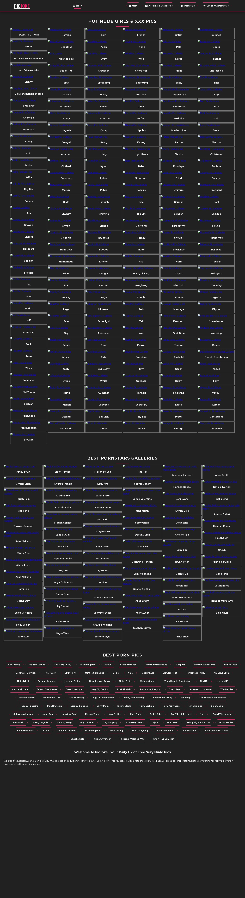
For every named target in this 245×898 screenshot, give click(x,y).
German (178, 202)
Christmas (216, 154)
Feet (66, 321)
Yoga (104, 297)
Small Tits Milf (124, 689)
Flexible (28, 272)
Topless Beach (27, 697)
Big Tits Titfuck (37, 665)
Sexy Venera (142, 522)
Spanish (28, 260)
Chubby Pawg (64, 722)
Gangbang (141, 285)
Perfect (141, 118)
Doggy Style (179, 94)
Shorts (179, 154)
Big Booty (103, 369)
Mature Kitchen (20, 689)
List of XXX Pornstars (217, 6)
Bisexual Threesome (204, 665)
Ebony (28, 141)
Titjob (178, 273)
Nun (202, 714)
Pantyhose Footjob (150, 689)
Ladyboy (104, 404)
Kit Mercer (182, 621)
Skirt (103, 35)
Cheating (216, 285)
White (103, 381)
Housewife (216, 237)
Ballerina (216, 249)
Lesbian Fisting (73, 681)
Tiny (141, 369)
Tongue (178, 345)
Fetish (141, 428)
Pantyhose (28, 415)
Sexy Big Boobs (99, 689)
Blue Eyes (29, 105)
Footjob (103, 249)
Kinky (130, 673)
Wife (141, 58)
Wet (141, 333)
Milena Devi (23, 601)
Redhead (28, 129)
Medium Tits (178, 130)
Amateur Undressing (156, 665)
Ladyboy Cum (69, 714)
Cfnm (103, 428)
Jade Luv (23, 636)
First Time (179, 333)
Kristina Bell (63, 495)
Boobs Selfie (190, 730)
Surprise (216, 35)
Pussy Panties (226, 722)
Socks (108, 665)
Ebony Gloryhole (25, 730)
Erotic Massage (128, 665)
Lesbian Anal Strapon (216, 730)
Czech (178, 369)
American (28, 332)
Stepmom (141, 178)
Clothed (66, 166)
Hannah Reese (182, 487)
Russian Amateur (102, 739)
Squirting (141, 357)
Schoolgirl (104, 321)
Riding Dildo (125, 681)
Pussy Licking (141, 273)
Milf (28, 320)
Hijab (155, 722)
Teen (29, 356)
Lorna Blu (102, 519)
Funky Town (23, 471)
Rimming (103, 214)
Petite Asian (156, 714)
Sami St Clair (63, 534)
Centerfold (216, 416)
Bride (116, 673)
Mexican (216, 261)
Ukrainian (103, 309)
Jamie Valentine (142, 499)
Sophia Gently (142, 483)
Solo (28, 153)
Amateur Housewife (201, 689)
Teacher (216, 58)
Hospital (180, 665)
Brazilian (141, 94)
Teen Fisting (116, 730)
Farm (216, 381)
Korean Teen (92, 714)
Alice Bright (142, 601)
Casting (66, 416)
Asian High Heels (135, 722)
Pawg (103, 142)
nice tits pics (66, 58)
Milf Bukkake (195, 706)
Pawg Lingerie (40, 722)
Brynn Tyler (182, 561)
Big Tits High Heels (181, 714)
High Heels (141, 154)
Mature (66, 190)
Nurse (178, 58)
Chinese (216, 214)
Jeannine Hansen (102, 597)
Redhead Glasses (67, 730)
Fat (29, 284)
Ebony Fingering (29, 706)
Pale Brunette (54, 706)
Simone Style (102, 636)
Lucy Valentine (142, 573)
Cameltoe (104, 118)
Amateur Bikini (221, 673)
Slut (28, 296)
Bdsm (178, 381)
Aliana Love (23, 565)
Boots (216, 47)
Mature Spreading (94, 673)
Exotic (178, 404)
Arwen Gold (182, 510)
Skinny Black (124, 706)
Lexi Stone (182, 522)
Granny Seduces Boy (133, 697)
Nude (141, 249)
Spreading (104, 82)
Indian (103, 106)
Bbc (141, 202)
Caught (216, 94)
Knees (216, 369)
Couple (141, 297)
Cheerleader (216, 321)
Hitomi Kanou (103, 507)
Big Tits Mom (87, 722)
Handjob (104, 202)
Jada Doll (142, 546)
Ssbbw (29, 165)
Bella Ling (222, 499)
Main (134, 6)
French (141, 35)
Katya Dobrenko (62, 582)
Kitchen (103, 261)
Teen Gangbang (140, 730)
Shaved (28, 225)
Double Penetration (216, 357)
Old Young (28, 392)
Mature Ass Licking (23, 714)
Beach (66, 345)
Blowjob (29, 439)
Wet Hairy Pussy (62, 665)
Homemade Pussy (195, 673)
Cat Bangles (222, 585)
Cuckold (179, 357)
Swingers (216, 273)
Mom (179, 70)
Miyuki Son (23, 553)
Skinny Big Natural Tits (198, 722)
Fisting (216, 225)
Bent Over (66, 249)
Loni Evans (182, 499)
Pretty (178, 416)
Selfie (28, 177)
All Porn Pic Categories (161, 6)
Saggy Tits (66, 70)
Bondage (178, 166)
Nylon (103, 166)
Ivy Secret (63, 606)
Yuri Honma (102, 558)
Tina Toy (142, 471)
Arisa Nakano (23, 541)
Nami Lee (23, 589)
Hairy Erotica (114, 714)
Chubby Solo (77, 739)
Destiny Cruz (142, 534)
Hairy (104, 154)
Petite (28, 308)
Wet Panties (226, 689)
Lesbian (28, 404)
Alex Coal (62, 546)
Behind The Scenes (47, 689)
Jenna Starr (63, 594)
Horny (66, 118)
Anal (141, 106)
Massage (178, 309)
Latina (103, 178)
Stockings (179, 249)
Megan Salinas (63, 522)
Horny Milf (222, 681)
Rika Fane (23, 510)
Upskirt (28, 237)
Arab (141, 309)
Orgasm (216, 297)
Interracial (66, 106)
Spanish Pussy (76, 697)
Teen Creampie (74, 689)
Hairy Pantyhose (171, 706)
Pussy (103, 94)
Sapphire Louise (62, 558)
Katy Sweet (142, 612)
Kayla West (63, 633)
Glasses (66, 94)
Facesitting (141, 82)
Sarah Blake (103, 495)
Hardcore (28, 249)
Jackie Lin (182, 573)
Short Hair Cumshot (163, 739)
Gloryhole (216, 428)
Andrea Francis (63, 483)
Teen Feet (172, 722)
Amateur (66, 154)
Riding (66, 392)
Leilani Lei (222, 612)
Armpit (66, 225)
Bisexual (216, 142)
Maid (216, 118)
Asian (104, 47)
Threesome (179, 225)
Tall (141, 321)
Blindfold (178, 285)
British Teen (230, 665)
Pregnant (216, 190)
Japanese (28, 380)
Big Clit (141, 214)
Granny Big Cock (79, 706)
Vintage (178, 428)
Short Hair (141, 70)
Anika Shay (182, 636)
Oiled (179, 178)
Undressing (216, 70)
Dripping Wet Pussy (99, 681)
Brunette (103, 237)
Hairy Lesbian (146, 706)
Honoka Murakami (222, 601)
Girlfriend (141, 225)
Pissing (141, 345)
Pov (66, 285)
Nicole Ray (182, 585)
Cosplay (141, 190)
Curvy (103, 130)
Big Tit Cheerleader (103, 697)
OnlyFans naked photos (29, 93)
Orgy (104, 58)
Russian (66, 404)
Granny (28, 201)
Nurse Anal (47, 714)
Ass (29, 213)
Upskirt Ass (148, 673)
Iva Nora (102, 582)
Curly (66, 369)
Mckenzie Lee (102, 471)
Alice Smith (222, 475)
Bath (216, 106)
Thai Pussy (50, 673)
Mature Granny (148, 681)
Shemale (28, 117)
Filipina (216, 309)
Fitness (178, 297)
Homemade (66, 261)
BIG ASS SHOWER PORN (28, 58)
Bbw (66, 82)
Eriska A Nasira (23, 612)
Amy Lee (63, 570)
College (216, 178)
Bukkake (179, 118)
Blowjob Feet (170, 673)
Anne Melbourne (182, 597)
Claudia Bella (63, 507)
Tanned (141, 392)
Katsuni (221, 550)
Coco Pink (222, 573)
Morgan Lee (102, 531)
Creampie (66, 178)
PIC (22, 5)
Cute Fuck (135, 714)
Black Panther (62, 471)
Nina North (142, 510)
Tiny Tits (141, 416)
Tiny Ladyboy (110, 722)
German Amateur (47, 681)
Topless (216, 166)
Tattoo (179, 142)
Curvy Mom (103, 706)
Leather (103, 285)
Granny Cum (217, 706)
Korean (216, 404)
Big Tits (28, 189)
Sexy (103, 345)
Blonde (103, 225)
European (103, 333)
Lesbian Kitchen (165, 730)
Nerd (179, 261)
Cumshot (103, 392)
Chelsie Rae (182, 534)
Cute (104, 357)
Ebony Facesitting (162, 697)
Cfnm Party (70, 673)
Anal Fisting (14, 665)
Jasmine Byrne (102, 612)
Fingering (178, 392)
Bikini (66, 273)
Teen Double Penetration (177, 681)
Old (141, 261)
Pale (178, 47)
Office (66, 381)
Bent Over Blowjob (26, 673)
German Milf (17, 722)
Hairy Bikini (23, 681)
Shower (178, 237)
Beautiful (66, 47)
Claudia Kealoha (102, 624)
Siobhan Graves (142, 628)
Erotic (216, 130)
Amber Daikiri (222, 514)
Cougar (103, 273)
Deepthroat (179, 106)
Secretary (141, 404)
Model (29, 46)
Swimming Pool (88, 665)
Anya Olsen (102, 546)
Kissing (141, 142)
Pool (216, 202)
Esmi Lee (182, 550)
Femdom (178, 321)
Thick (28, 368)
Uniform (179, 190)
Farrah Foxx (23, 499)
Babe (141, 166)
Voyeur (216, 392)
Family (141, 237)
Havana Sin (221, 538)
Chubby (66, 214)
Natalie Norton (222, 487)
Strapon (178, 214)
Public (103, 190)
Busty (178, 82)
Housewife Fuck (52, 697)
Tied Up (204, 681)
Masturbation (29, 427)
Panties (66, 35)
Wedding (216, 333)
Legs (66, 309)
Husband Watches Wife (132, 739)
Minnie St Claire (222, 561)
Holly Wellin (23, 624)
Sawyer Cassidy (23, 526)
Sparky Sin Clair (142, 589)
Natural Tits (66, 428)
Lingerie (66, 130)
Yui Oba (182, 609)
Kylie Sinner (63, 621)
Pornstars (189, 6)
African (66, 357)
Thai (216, 82)
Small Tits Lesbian (222, 714)
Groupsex (103, 70)
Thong (141, 47)
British (178, 35)
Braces (216, 345)
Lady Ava (102, 483)
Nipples (141, 130)
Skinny (29, 81)
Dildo (66, 202)
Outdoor (141, 381)
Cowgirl (66, 142)
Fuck (29, 344)
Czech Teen (175, 689)
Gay (66, 333)
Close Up (66, 237)
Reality (66, 297)
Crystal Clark (23, 483)
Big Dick (104, 416)
